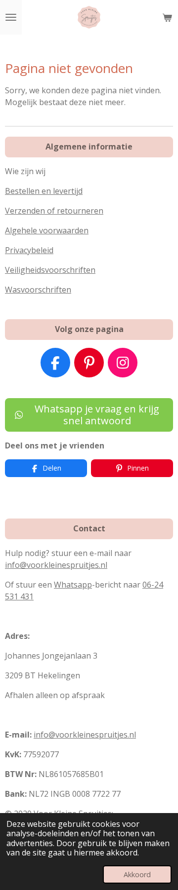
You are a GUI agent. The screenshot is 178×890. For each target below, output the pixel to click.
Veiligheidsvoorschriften (50, 269)
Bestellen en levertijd (44, 190)
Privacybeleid (29, 250)
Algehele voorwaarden (47, 230)
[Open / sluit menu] (11, 17)
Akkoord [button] (137, 874)
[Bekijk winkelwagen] (167, 17)
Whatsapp (73, 584)
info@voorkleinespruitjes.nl (56, 564)
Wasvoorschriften (38, 289)
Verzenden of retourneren (54, 210)
